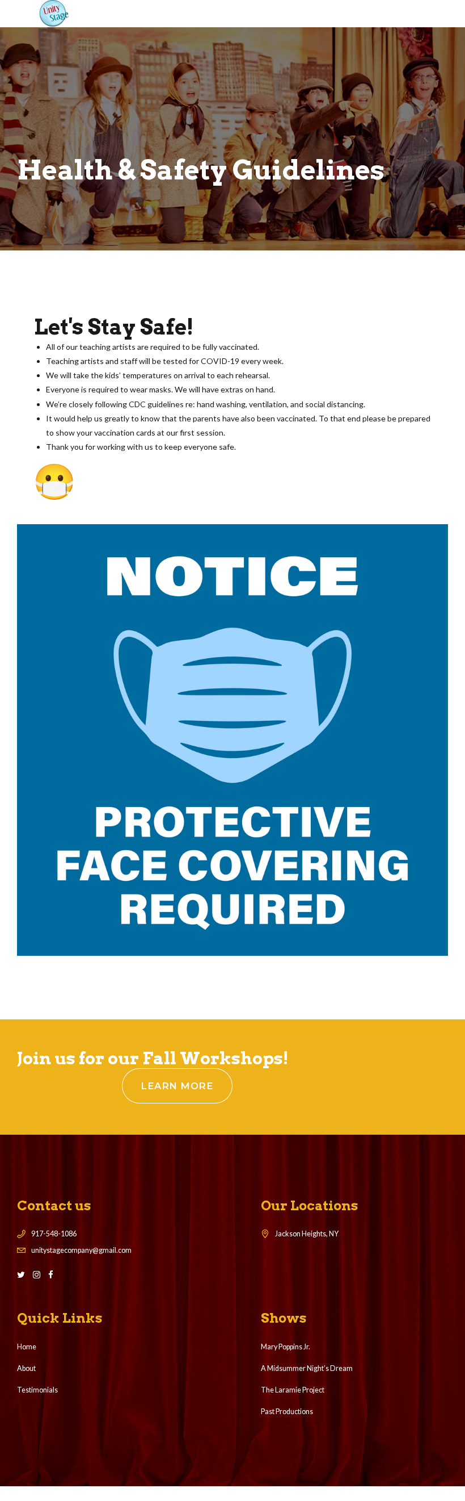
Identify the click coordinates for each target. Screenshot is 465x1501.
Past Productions (287, 1411)
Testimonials (37, 1390)
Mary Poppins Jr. (285, 1347)
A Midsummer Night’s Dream (307, 1368)
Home (26, 1347)
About (26, 1368)
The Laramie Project (292, 1390)
